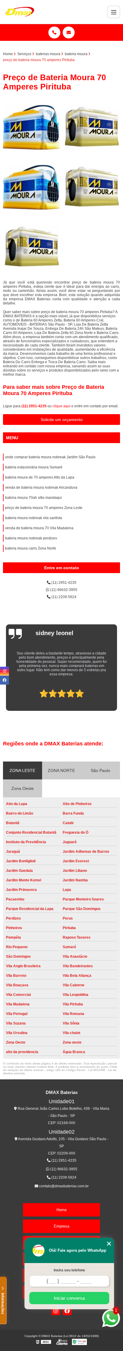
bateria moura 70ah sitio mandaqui (33, 498)
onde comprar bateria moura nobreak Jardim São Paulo (50, 457)
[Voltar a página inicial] (19, 12)
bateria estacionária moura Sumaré (33, 467)
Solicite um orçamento (62, 419)
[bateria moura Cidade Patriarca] (31, 127)
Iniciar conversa (69, 1298)
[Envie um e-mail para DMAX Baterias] (69, 32)
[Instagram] (55, 1310)
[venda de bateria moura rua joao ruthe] (31, 247)
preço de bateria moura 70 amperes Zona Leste (43, 508)
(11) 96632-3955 (63, 590)
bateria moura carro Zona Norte (30, 548)
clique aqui (61, 406)
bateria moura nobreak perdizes (31, 538)
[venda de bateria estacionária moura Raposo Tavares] (91, 127)
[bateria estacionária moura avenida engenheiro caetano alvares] (31, 187)
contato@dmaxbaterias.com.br (63, 1186)
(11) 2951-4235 (34, 406)
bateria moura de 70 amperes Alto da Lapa (39, 477)
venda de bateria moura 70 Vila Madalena (39, 528)
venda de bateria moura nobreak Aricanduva (41, 487)
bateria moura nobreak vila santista (33, 518)
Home (61, 1210)
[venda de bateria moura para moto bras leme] (91, 187)
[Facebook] (67, 1310)
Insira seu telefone (69, 1270)
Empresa (61, 1226)
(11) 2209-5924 (63, 597)
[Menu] (113, 12)
